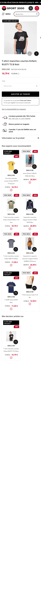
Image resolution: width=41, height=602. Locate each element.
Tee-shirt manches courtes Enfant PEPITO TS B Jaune (11, 181)
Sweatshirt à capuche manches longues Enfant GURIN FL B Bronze (30, 258)
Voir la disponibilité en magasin (14, 109)
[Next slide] (36, 53)
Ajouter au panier (20, 94)
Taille (3, 81)
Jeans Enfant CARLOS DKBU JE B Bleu (30, 174)
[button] (37, 8)
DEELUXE (6, 69)
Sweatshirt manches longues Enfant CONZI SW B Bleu (30, 219)
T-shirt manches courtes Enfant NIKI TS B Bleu (11, 257)
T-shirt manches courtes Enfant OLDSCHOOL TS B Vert (11, 219)
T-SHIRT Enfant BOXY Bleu (11, 301)
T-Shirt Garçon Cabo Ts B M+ (30, 296)
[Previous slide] (29, 53)
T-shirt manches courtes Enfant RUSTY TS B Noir (11, 350)
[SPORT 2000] (13, 8)
